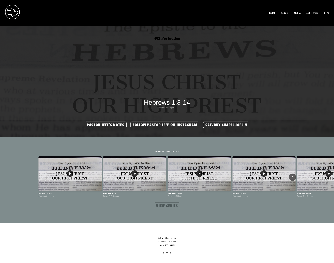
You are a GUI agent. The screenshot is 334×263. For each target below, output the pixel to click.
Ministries (312, 13)
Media (297, 13)
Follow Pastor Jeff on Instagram (165, 124)
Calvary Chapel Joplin (226, 124)
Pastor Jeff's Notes (105, 124)
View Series (167, 205)
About (284, 13)
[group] (70, 177)
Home (272, 13)
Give (326, 13)
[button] (292, 177)
